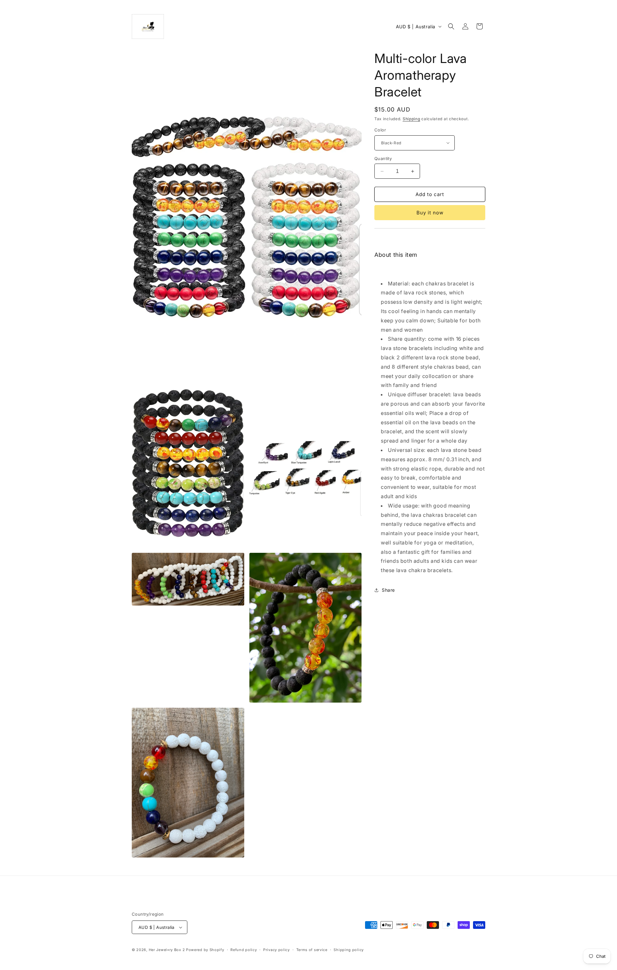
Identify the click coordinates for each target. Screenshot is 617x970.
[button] (451, 26)
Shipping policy (349, 950)
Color (380, 129)
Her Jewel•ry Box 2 (167, 950)
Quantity (383, 158)
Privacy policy (276, 950)
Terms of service (311, 950)
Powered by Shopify (205, 950)
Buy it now (429, 213)
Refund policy (243, 950)
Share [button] (388, 590)
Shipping (411, 118)
